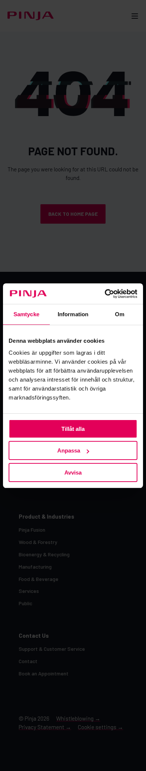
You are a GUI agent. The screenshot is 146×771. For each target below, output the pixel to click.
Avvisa (73, 472)
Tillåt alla (73, 429)
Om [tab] (119, 314)
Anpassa (68, 450)
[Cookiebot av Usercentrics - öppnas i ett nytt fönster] (105, 294)
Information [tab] (73, 314)
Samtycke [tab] (26, 314)
